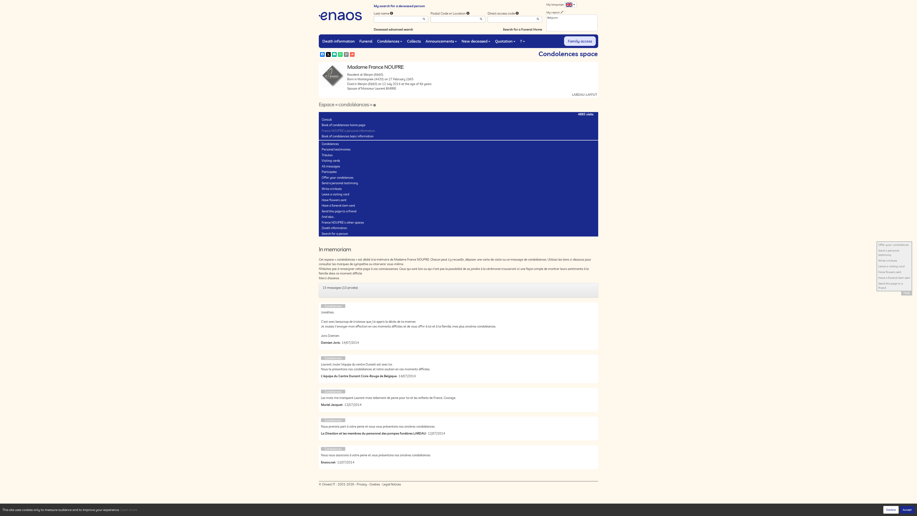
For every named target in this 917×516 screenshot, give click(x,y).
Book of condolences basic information (347, 136)
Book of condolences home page (343, 125)
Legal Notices (392, 484)
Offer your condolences (337, 177)
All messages (331, 166)
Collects (414, 41)
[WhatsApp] (340, 54)
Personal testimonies (336, 149)
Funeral (365, 41)
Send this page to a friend (339, 211)
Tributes (327, 155)
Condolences (388, 41)
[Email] (334, 54)
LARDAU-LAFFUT (584, 95)
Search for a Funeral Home (522, 29)
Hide (907, 293)
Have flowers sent (334, 200)
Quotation (503, 41)
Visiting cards (331, 160)
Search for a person (335, 234)
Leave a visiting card (335, 194)
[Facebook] (322, 54)
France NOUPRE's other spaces (343, 222)
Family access (580, 41)
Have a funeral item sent (338, 205)
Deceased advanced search (393, 29)
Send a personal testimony (340, 183)
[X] (328, 54)
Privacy (362, 484)
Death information (338, 41)
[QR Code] (346, 54)
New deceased (474, 41)
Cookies (374, 484)
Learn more (128, 510)
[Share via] (352, 54)
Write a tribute (332, 189)
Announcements (440, 41)
